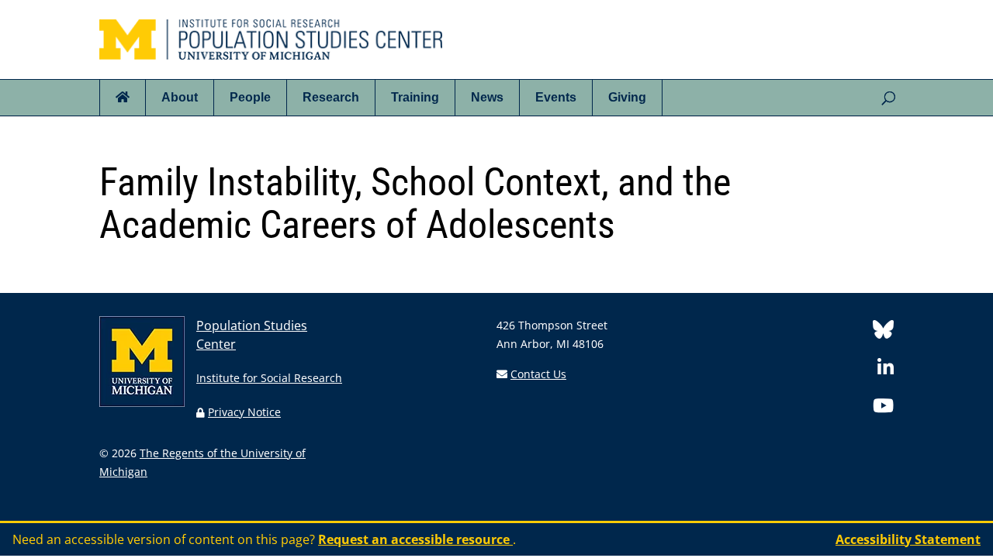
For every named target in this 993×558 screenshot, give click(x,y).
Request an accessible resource (415, 539)
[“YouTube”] (883, 408)
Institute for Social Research (269, 377)
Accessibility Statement (908, 539)
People (250, 97)
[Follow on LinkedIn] (885, 370)
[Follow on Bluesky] (883, 332)
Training (415, 97)
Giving (627, 97)
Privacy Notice (244, 412)
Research (331, 97)
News (487, 97)
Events (555, 97)
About (179, 97)
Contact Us (538, 374)
